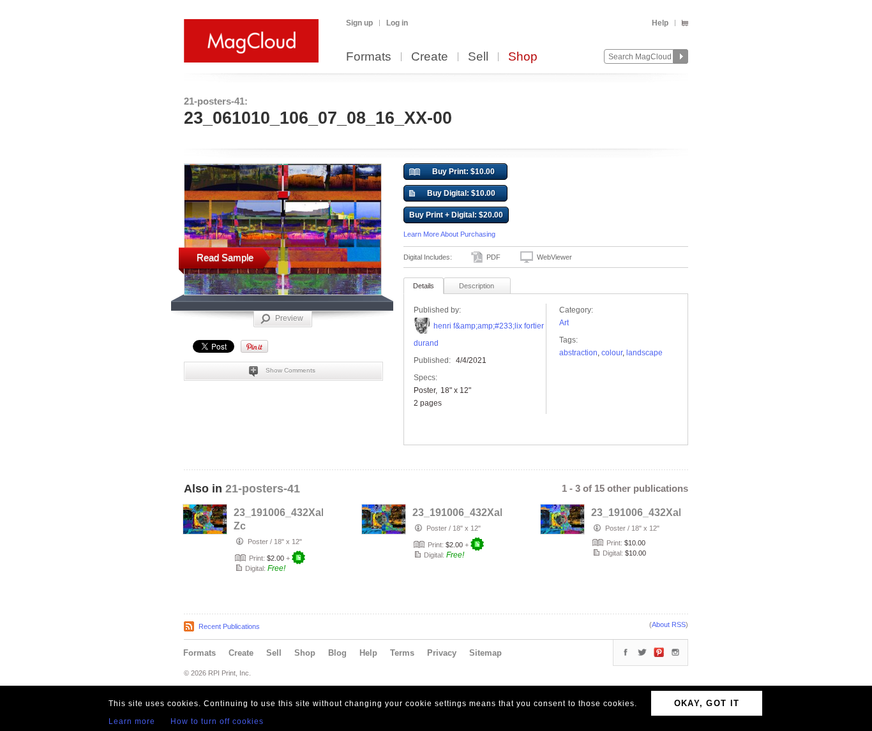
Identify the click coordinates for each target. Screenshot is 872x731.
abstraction (578, 352)
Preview (289, 318)
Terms (402, 653)
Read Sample (225, 257)
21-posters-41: (216, 101)
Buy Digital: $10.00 (461, 193)
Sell (478, 57)
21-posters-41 (262, 488)
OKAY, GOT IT (707, 703)
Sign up (359, 22)
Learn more (132, 721)
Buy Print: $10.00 (463, 171)
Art (564, 322)
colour (611, 352)
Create (429, 57)
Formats (368, 57)
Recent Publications (229, 626)
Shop (522, 57)
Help (660, 22)
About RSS (669, 624)
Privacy (441, 653)
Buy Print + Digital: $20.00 (456, 214)
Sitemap (485, 653)
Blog (337, 653)
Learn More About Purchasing (449, 234)
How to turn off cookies (217, 721)
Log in (397, 22)
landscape (644, 352)
